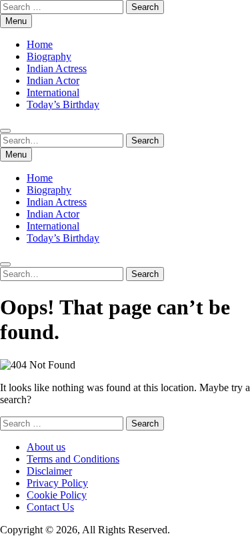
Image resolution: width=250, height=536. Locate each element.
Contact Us (50, 507)
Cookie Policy (57, 495)
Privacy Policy (57, 483)
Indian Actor (53, 80)
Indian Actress (57, 68)
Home (40, 44)
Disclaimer (49, 471)
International (53, 92)
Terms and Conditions (73, 459)
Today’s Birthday (63, 104)
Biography (49, 56)
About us (46, 447)
